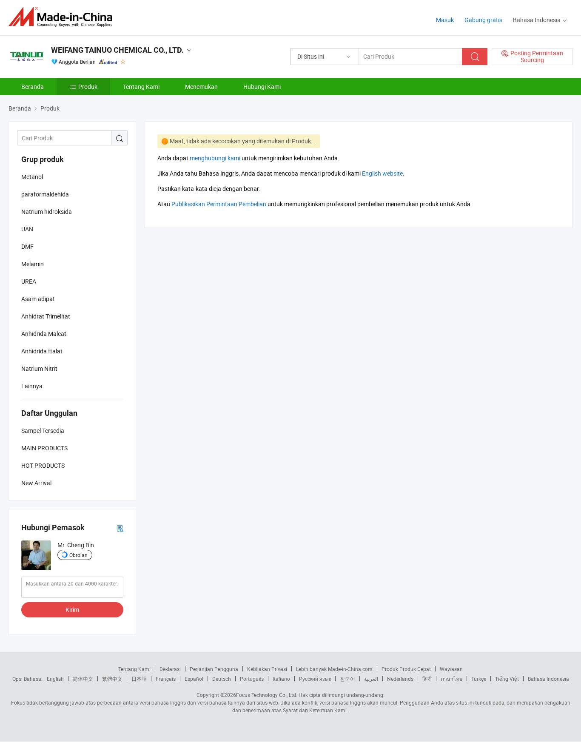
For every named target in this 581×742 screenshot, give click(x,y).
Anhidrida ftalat (42, 351)
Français (166, 678)
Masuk (445, 20)
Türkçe (478, 678)
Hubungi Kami (262, 86)
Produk (87, 86)
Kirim (72, 610)
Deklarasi (170, 668)
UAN (27, 229)
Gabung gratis (483, 20)
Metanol (32, 177)
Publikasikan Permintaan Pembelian (218, 204)
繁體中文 (112, 678)
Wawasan (451, 668)
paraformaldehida (45, 194)
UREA (28, 281)
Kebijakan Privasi (267, 668)
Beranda (32, 86)
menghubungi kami (215, 158)
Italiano (281, 678)
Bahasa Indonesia (548, 678)
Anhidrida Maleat (43, 334)
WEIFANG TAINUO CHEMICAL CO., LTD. (117, 49)
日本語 (139, 678)
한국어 (347, 678)
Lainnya (32, 386)
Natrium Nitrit (39, 368)
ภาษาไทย (451, 678)
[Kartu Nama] (120, 528)
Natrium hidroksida (46, 212)
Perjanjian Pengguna (214, 668)
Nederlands (400, 678)
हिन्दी (427, 678)
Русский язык (315, 678)
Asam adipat (38, 299)
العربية (371, 678)
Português (252, 678)
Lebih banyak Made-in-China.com (334, 668)
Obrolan (78, 555)
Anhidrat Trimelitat (45, 316)
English (55, 678)
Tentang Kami (141, 86)
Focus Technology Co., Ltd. (266, 694)
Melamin (32, 264)
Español (194, 678)
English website (382, 173)
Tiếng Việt (507, 678)
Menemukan (201, 86)
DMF (27, 246)
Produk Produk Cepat (406, 668)
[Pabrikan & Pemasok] (63, 17)
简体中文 (83, 678)
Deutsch (221, 678)
